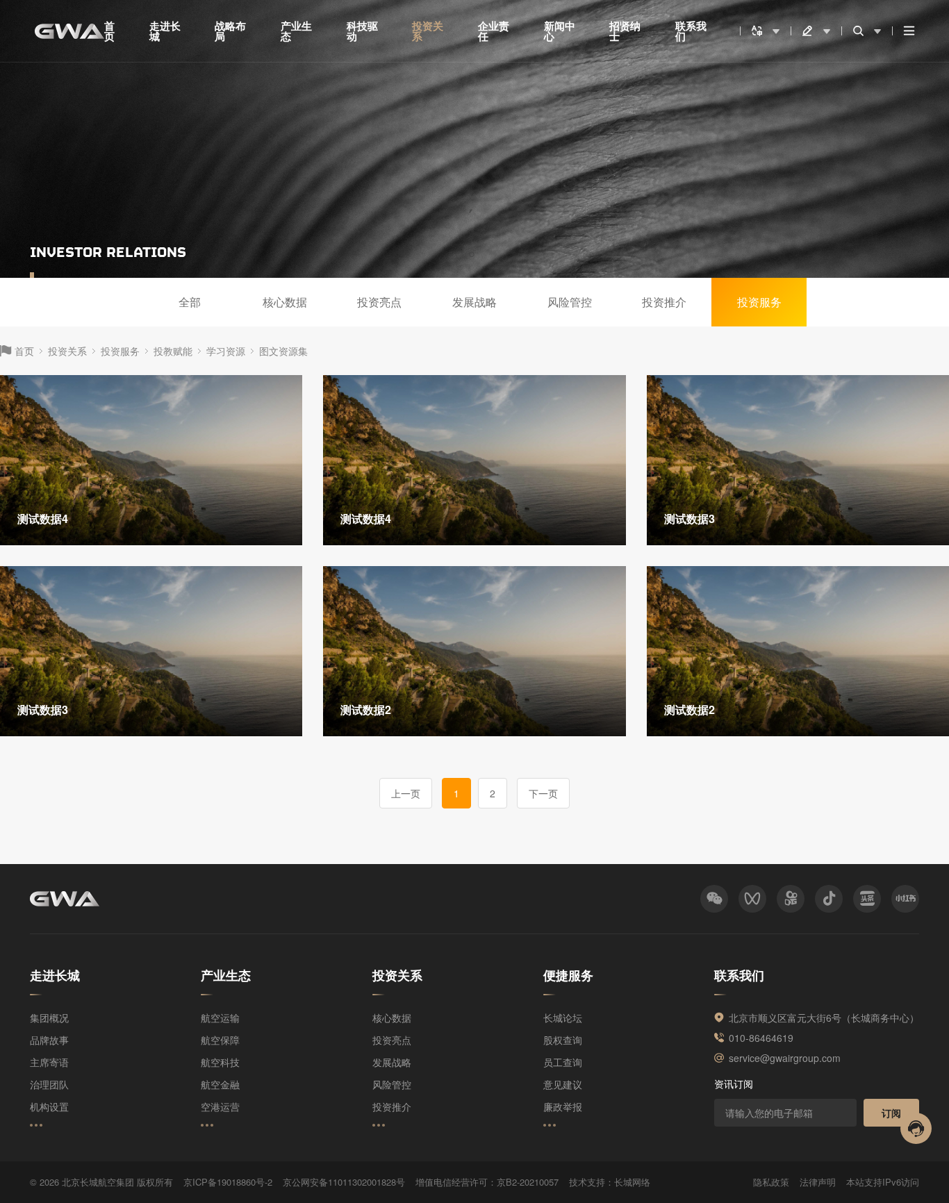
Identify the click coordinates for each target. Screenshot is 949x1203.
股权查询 (562, 1040)
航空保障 (220, 1040)
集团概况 (49, 1017)
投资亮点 (379, 302)
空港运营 (220, 1106)
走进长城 (165, 31)
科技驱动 (362, 31)
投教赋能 (173, 351)
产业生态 (296, 31)
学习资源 (225, 351)
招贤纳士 (625, 31)
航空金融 (220, 1084)
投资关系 (427, 31)
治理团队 (49, 1084)
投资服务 (759, 302)
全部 (190, 302)
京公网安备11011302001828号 (344, 1181)
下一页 (543, 793)
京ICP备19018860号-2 (227, 1181)
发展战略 (474, 302)
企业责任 (493, 31)
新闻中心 (559, 31)
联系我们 (691, 31)
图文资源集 (283, 351)
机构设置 (49, 1106)
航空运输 (220, 1017)
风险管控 (569, 302)
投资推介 (664, 302)
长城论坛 (562, 1017)
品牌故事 (49, 1040)
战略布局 (230, 31)
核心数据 (285, 302)
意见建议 (562, 1084)
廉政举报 (562, 1106)
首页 (109, 31)
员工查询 (562, 1062)
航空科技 (220, 1062)
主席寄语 (49, 1062)
